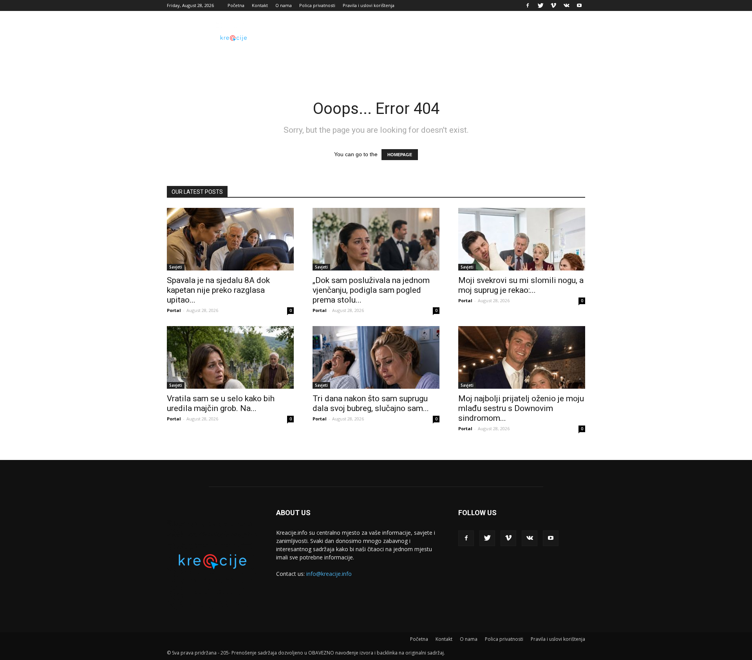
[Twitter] (540, 5)
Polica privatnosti (317, 5)
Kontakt (260, 5)
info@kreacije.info (329, 573)
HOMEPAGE (399, 154)
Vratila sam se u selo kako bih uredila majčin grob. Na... (221, 403)
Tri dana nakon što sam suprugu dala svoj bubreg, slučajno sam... (371, 403)
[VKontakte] (566, 5)
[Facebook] (527, 5)
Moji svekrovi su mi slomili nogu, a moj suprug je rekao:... (521, 285)
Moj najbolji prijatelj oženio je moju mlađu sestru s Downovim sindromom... (521, 408)
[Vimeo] (553, 5)
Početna (236, 5)
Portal (174, 310)
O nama (283, 5)
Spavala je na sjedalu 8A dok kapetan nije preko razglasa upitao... (218, 290)
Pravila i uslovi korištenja (368, 5)
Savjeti (175, 267)
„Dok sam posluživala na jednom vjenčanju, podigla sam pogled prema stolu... (371, 290)
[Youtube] (579, 5)
